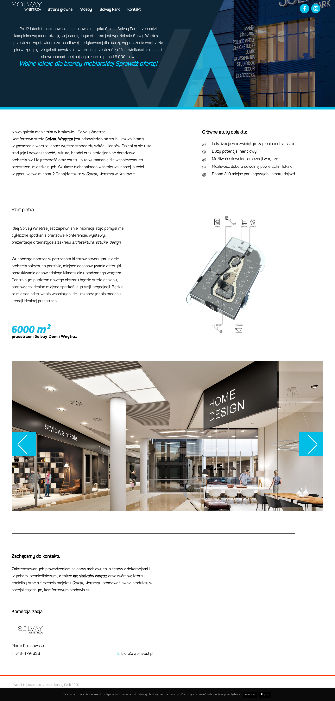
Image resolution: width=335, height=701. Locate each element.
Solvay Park (110, 10)
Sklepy (86, 10)
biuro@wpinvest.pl (137, 654)
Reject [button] (264, 694)
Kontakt (134, 10)
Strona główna (60, 10)
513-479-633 (27, 654)
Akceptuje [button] (250, 695)
